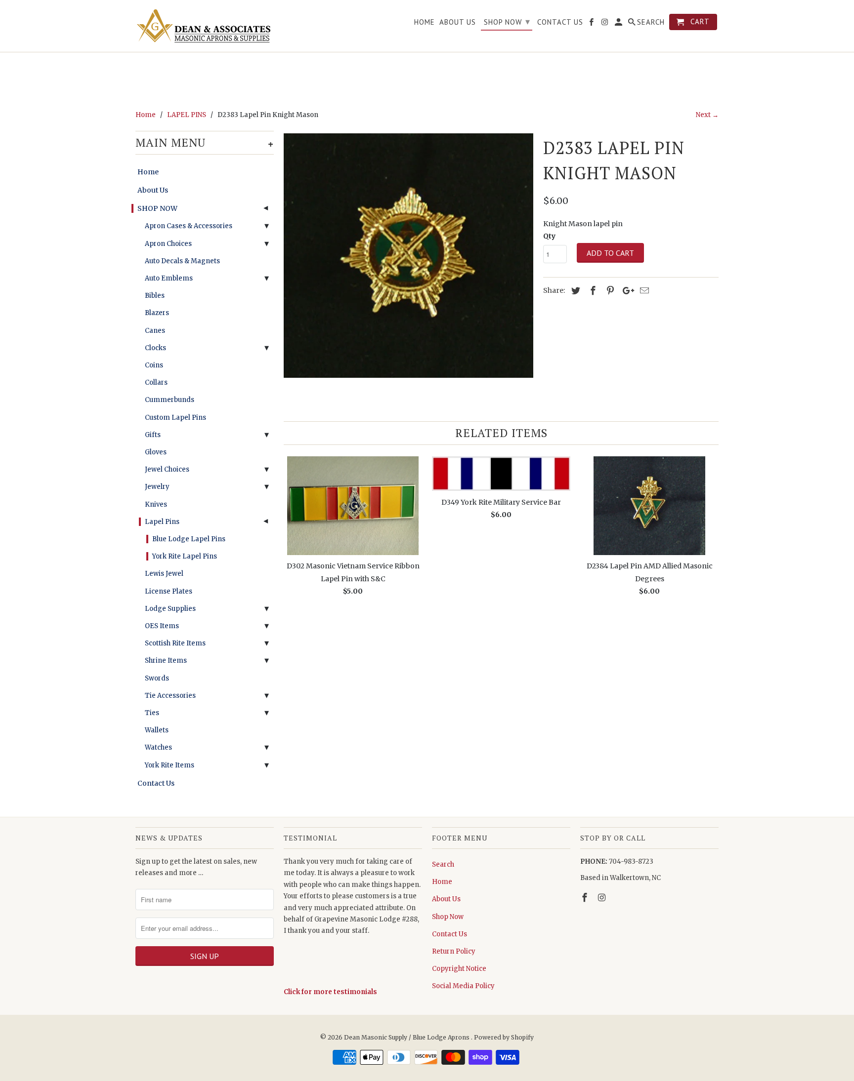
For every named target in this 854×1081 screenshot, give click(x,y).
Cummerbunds (169, 400)
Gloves (156, 452)
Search (443, 864)
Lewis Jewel (164, 573)
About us (457, 22)
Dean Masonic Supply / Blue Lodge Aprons (407, 1037)
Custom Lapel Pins (175, 417)
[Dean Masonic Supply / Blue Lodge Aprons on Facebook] (585, 897)
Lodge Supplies (170, 608)
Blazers (157, 313)
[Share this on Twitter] (574, 290)
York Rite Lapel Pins (184, 556)
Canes (155, 330)
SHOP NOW (157, 208)
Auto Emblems (169, 278)
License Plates (168, 591)
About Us (152, 190)
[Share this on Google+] (626, 290)
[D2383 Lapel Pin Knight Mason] (408, 255)
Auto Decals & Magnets (182, 261)
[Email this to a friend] (643, 290)
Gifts (153, 435)
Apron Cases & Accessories (188, 226)
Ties (152, 713)
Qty (549, 236)
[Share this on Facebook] (591, 290)
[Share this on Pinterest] (609, 290)
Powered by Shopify (504, 1037)
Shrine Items (166, 660)
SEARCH (651, 22)
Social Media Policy (463, 986)
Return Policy (453, 951)
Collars (156, 382)
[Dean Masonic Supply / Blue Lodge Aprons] (204, 25)
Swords (157, 678)
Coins (154, 365)
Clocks (155, 348)
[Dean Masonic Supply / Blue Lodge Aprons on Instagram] (603, 897)
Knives (156, 504)
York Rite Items (169, 765)
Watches (158, 747)
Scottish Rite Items (175, 643)
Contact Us (155, 783)
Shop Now (448, 917)
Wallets (157, 730)
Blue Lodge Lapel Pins (188, 539)
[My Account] (619, 24)
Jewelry (157, 486)
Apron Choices (168, 244)
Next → (707, 115)
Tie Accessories (170, 695)
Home (148, 171)
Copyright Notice (459, 968)
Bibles (155, 295)
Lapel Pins (162, 522)
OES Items (162, 626)
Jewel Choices (167, 469)
